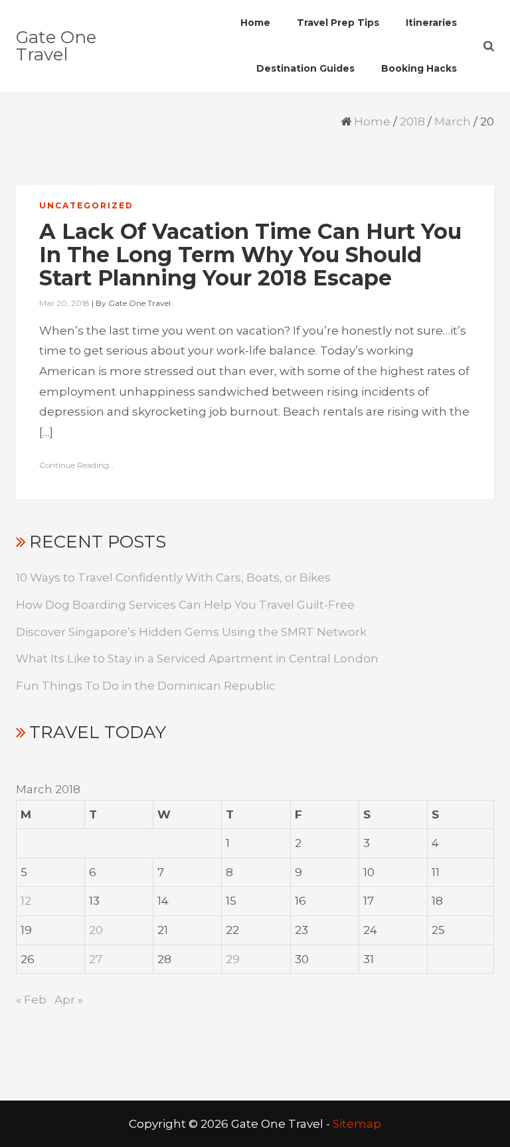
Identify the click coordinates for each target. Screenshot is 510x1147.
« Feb (31, 999)
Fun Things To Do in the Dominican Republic (146, 685)
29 (233, 959)
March (452, 121)
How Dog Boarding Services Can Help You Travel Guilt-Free (185, 604)
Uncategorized (86, 205)
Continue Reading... (77, 465)
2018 (412, 121)
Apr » (68, 999)
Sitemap (357, 1123)
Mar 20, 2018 (64, 303)
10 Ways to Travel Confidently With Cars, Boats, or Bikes (173, 577)
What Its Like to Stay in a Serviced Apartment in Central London (197, 658)
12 (26, 900)
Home (372, 121)
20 (96, 930)
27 (95, 959)
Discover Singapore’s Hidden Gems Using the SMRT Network (191, 632)
